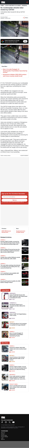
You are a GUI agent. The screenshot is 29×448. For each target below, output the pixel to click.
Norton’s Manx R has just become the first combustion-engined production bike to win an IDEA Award (10, 251)
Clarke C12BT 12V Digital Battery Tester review (18, 314)
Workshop (12, 293)
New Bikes (12, 374)
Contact (2, 434)
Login (2, 437)
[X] (10, 422)
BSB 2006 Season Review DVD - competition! (6, 231)
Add (25, 41)
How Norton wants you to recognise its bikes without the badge (17, 306)
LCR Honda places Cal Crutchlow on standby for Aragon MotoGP (18, 324)
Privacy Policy (4, 435)
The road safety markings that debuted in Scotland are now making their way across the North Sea (10, 267)
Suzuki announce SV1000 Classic (20, 231)
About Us (3, 432)
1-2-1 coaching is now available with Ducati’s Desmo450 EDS (10, 274)
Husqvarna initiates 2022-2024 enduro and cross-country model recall (18, 349)
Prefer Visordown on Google (12, 40)
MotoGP (12, 322)
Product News (13, 384)
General (24, 5)
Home (2, 5)
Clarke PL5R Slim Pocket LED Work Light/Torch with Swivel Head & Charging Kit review (18, 296)
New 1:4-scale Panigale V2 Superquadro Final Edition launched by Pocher (15, 71)
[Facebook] (2, 422)
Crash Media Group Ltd (7, 425)
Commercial (13, 302)
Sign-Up (3, 439)
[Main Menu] (27, 2)
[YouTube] (13, 422)
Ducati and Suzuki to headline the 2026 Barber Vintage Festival (10, 281)
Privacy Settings (4, 436)
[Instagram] (6, 422)
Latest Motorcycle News (13, 5)
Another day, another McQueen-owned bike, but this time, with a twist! (10, 258)
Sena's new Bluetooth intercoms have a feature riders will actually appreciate (18, 387)
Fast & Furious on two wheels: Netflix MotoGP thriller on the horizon (17, 358)
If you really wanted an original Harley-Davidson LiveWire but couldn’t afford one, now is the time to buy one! (17, 378)
